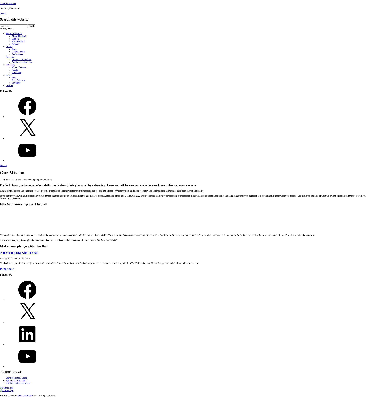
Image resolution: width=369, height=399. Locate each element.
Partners (15, 44)
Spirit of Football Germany (18, 383)
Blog (14, 77)
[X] (27, 138)
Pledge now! (7, 268)
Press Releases (18, 80)
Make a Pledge (18, 51)
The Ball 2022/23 (8, 3)
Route (14, 49)
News (8, 75)
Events (15, 70)
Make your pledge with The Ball (19, 252)
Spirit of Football (25, 395)
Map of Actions (19, 67)
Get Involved (17, 54)
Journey (9, 46)
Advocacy (10, 64)
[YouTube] (27, 160)
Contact (9, 85)
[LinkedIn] (27, 344)
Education (10, 57)
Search (3, 13)
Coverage (16, 83)
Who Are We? (18, 41)
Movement (16, 72)
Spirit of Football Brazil (16, 378)
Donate (3, 165)
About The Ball (19, 36)
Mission (15, 38)
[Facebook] (27, 116)
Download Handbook (21, 59)
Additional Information (22, 62)
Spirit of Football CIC (16, 380)
